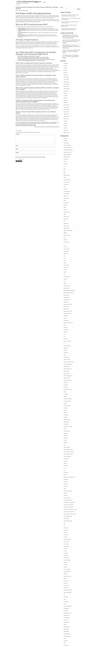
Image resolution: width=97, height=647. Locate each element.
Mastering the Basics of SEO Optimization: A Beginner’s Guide (69, 26)
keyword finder (66, 371)
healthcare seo (66, 329)
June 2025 (65, 95)
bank (64, 168)
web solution (66, 620)
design (65, 214)
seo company (66, 543)
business (26, 122)
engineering (66, 253)
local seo (65, 403)
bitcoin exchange (67, 175)
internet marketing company (69, 361)
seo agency (66, 527)
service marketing (67, 569)
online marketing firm (67, 456)
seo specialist (66, 557)
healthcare (65, 327)
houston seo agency (67, 341)
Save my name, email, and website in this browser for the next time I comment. (31, 157)
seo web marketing (67, 560)
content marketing (67, 191)
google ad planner (67, 285)
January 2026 (66, 79)
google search (66, 308)
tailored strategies (22, 124)
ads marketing (66, 142)
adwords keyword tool (67, 152)
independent (66, 348)
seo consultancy (66, 546)
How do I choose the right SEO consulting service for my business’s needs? (31, 60)
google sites (66, 315)
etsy (64, 255)
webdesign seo (66, 622)
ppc (64, 470)
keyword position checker (68, 375)
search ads (66, 495)
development (66, 219)
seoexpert (65, 562)
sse (64, 594)
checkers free (66, 184)
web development (67, 617)
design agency (66, 216)
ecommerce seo (66, 248)
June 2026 (65, 68)
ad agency (65, 138)
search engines (66, 518)
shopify (65, 578)
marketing (65, 417)
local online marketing (67, 398)
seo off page (66, 553)
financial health (66, 265)
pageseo (65, 463)
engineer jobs (66, 251)
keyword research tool (68, 380)
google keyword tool (67, 299)
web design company (67, 613)
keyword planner (67, 373)
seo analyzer (66, 530)
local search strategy (67, 401)
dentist (65, 207)
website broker (66, 629)
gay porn (64, 40)
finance (65, 262)
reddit (65, 488)
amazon (65, 161)
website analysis (66, 626)
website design (66, 631)
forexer (65, 272)
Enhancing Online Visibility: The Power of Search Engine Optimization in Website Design (70, 15)
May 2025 (65, 97)
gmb (64, 281)
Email (17, 149)
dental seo (65, 205)
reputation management (68, 490)
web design (66, 610)
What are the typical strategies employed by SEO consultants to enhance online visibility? (34, 58)
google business (66, 297)
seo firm (65, 550)
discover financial (67, 235)
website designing (67, 633)
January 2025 (66, 107)
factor (65, 258)
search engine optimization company (70, 509)
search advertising (67, 497)
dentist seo (66, 209)
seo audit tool (66, 534)
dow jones (65, 239)
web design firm (66, 615)
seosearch (65, 564)
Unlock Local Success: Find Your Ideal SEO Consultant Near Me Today (46, 126)
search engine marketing (68, 500)
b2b (64, 165)
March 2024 (66, 130)
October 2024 (66, 114)
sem (64, 523)
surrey (65, 599)
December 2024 (66, 109)
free (64, 274)
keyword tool (66, 382)
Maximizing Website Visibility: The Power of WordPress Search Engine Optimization (69, 29)
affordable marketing (67, 154)
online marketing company (68, 454)
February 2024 (66, 132)
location (65, 410)
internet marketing (67, 359)
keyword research (67, 378)
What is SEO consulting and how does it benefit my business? (29, 56)
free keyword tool (67, 276)
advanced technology (67, 147)
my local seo (66, 435)
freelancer (65, 278)
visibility (34, 124)
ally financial (66, 159)
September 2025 (67, 88)
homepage (64, 50)
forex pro (65, 269)
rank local (65, 481)
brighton (65, 177)
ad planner (65, 140)
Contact (44, 2)
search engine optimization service (70, 514)
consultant (65, 189)
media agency (66, 424)
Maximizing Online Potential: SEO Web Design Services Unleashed (69, 22)
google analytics (66, 295)
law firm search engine (68, 389)
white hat (65, 638)
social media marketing (68, 590)
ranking (34, 123)
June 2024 (65, 123)
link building (66, 394)
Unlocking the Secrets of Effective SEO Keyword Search (25, 125)
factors (65, 260)
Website (17, 152)
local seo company (67, 405)
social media (66, 587)
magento (65, 412)
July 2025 (65, 93)
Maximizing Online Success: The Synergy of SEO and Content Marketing (70, 19)
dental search (66, 202)
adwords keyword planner (68, 149)
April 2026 (65, 72)
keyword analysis (67, 366)
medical (65, 428)
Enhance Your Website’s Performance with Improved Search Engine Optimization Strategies (71, 36)
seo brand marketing (67, 539)
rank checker (66, 479)
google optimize (66, 306)
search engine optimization (40, 123)
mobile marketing (67, 431)
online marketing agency (68, 449)
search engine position (68, 516)
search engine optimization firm (69, 511)
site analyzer (66, 580)
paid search (66, 465)
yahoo (65, 643)
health (65, 325)
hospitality (65, 331)
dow (64, 237)
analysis (19, 122)
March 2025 (66, 102)
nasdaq (65, 440)
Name (17, 145)
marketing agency (67, 419)
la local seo (66, 387)
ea (64, 244)
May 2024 (65, 125)
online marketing (67, 447)
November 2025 (66, 84)
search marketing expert (68, 520)
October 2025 (66, 86)
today (65, 603)
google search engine (67, 313)
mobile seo (66, 433)
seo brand (65, 537)
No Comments (25, 10)
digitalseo (65, 232)
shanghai (65, 573)
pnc (64, 467)
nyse (64, 444)
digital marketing (66, 228)
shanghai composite (67, 576)
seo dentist (66, 548)
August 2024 (66, 118)
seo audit (65, 532)
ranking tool (66, 484)
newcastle (65, 442)
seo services (66, 555)
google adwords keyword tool (69, 292)
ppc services (66, 472)
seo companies (66, 541)
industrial (65, 350)
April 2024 (65, 127)
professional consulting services (69, 477)
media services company (68, 426)
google (65, 283)
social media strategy (67, 592)
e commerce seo (67, 242)
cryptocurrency (66, 198)
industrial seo (66, 352)
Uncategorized (66, 608)
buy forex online (66, 182)
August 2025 (66, 91)
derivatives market (67, 212)
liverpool (65, 396)
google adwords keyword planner (69, 290)
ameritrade (66, 163)
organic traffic (21, 123)
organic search (66, 458)
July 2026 (65, 65)
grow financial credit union (68, 322)
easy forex (65, 246)
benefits (22, 122)
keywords (39, 122)
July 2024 (65, 121)
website (65, 624)
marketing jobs (66, 421)
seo (64, 525)
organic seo (66, 461)
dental (65, 200)
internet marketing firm (68, 364)
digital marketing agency (68, 230)
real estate (65, 486)
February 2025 (66, 104)
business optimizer (67, 179)
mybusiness (66, 437)
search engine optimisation (68, 504)
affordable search (67, 156)
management (66, 414)
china (65, 186)
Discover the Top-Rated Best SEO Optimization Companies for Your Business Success (71, 46)
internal (65, 354)
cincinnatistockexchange (67, 35)
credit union (66, 195)
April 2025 (65, 100)
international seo (67, 357)
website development (67, 636)
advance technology (67, 145)
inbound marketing (67, 345)
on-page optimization (52, 122)
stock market (66, 596)
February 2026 (66, 77)
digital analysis (66, 225)
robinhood (65, 493)
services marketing (67, 571)
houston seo (66, 338)
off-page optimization (44, 122)
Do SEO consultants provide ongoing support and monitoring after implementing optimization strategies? (36, 59)
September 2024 (67, 116)
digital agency (66, 223)
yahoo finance (66, 645)
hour (64, 336)
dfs (64, 221)
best (64, 170)
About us (37, 2)
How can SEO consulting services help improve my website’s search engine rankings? (33, 57)
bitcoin (65, 172)
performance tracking (28, 123)
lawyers (65, 391)
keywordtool (66, 384)
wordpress (65, 640)
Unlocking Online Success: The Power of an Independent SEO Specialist (71, 57)
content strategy (31, 122)
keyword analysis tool (67, 368)
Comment (18, 134)
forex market (66, 267)
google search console (68, 311)
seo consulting (48, 123)
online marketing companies (69, 451)
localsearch (66, 407)
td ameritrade (66, 601)
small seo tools (66, 585)
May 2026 (65, 70)
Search (61, 7)
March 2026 (66, 74)
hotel (64, 334)
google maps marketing (68, 304)
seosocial (65, 567)
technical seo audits (29, 124)
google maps (66, 301)
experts (35, 122)
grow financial (66, 320)
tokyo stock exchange (67, 606)
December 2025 (66, 81)
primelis (65, 474)
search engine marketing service (69, 502)
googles (65, 318)
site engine (66, 583)
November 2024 (66, 111)
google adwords (66, 288)
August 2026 (66, 63)
